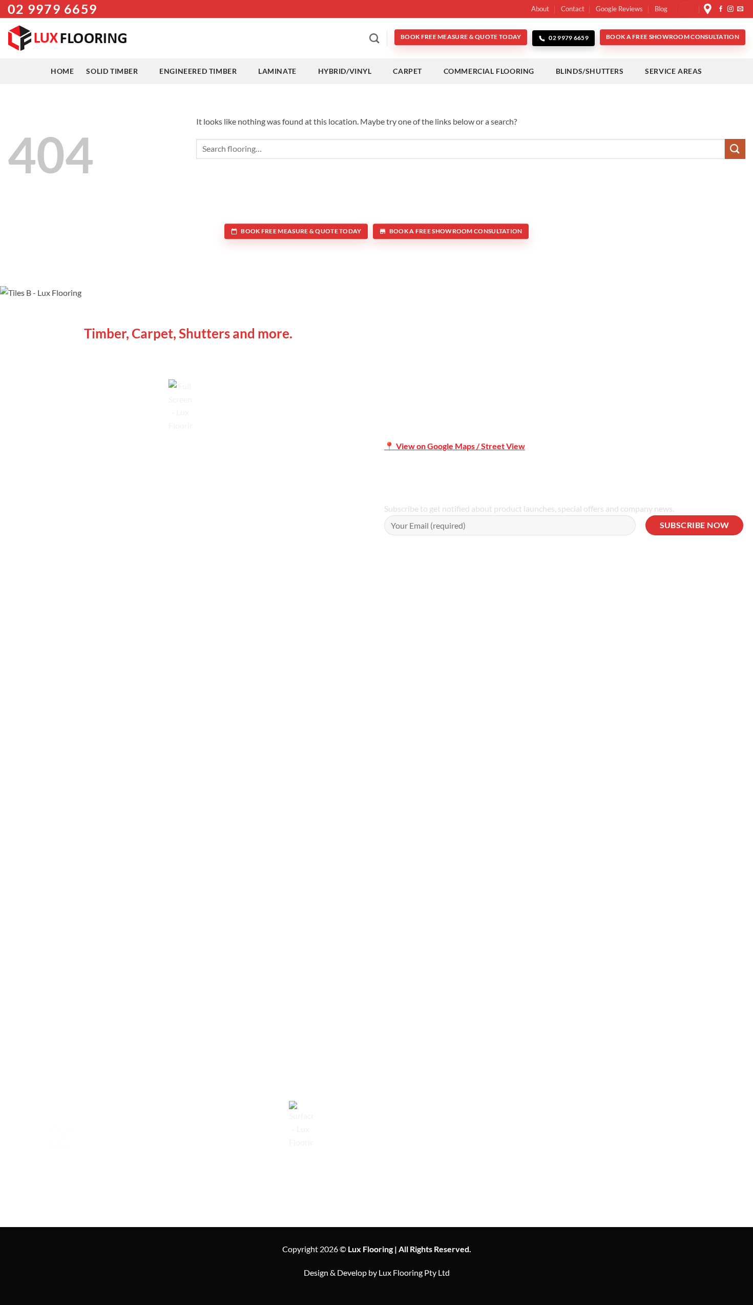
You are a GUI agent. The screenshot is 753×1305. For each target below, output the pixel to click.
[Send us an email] (740, 9)
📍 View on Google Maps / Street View (454, 446)
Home (62, 71)
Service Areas (673, 71)
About (540, 9)
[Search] (374, 38)
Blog (661, 9)
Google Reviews (619, 9)
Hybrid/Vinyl (345, 71)
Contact (572, 9)
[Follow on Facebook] (721, 9)
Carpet (407, 71)
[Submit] (735, 149)
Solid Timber (112, 71)
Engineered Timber (198, 71)
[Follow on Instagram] (730, 9)
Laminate (277, 71)
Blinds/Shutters (590, 71)
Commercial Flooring (489, 71)
